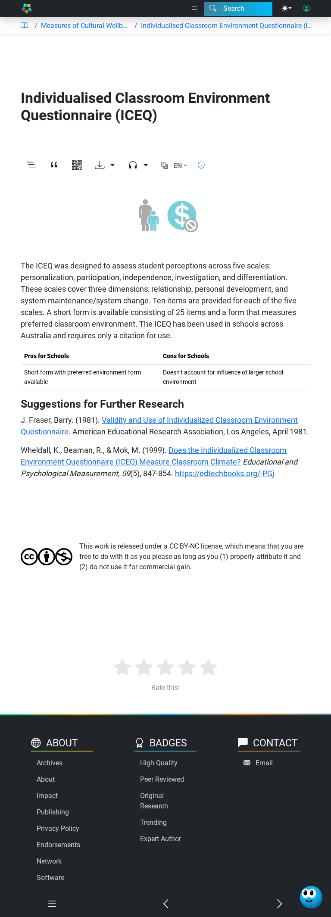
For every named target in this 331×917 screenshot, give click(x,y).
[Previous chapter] (165, 904)
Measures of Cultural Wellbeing (86, 26)
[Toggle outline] (31, 166)
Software (50, 877)
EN (177, 166)
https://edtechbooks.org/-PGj (224, 473)
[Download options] (105, 166)
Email (264, 763)
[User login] (306, 8)
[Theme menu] (286, 8)
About (46, 779)
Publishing (53, 812)
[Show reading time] (201, 165)
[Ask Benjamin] (311, 897)
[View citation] (54, 166)
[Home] (26, 8)
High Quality (159, 763)
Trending (153, 822)
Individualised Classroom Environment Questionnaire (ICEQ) (227, 26)
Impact (47, 796)
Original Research (154, 801)
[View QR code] (76, 166)
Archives (49, 763)
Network (49, 861)
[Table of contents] (24, 26)
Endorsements (58, 845)
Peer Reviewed (162, 779)
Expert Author (160, 839)
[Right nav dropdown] (195, 8)
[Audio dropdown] (138, 166)
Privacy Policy (58, 828)
